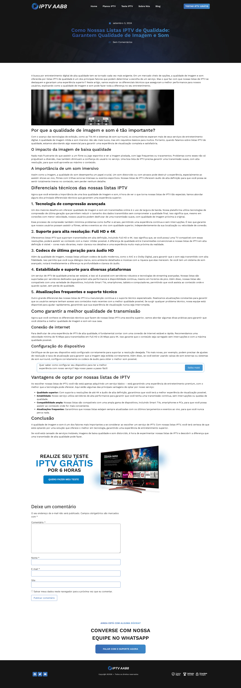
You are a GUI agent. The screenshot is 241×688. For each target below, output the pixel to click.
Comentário (38, 522)
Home (94, 6)
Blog (158, 6)
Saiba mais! (194, 367)
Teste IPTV (127, 6)
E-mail (35, 569)
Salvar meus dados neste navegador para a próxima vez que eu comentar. (73, 591)
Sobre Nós (144, 6)
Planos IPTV (109, 6)
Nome (35, 558)
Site (33, 580)
